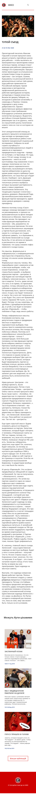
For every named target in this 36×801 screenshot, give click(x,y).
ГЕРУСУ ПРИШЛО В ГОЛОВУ (17, 734)
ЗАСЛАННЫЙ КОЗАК (13, 651)
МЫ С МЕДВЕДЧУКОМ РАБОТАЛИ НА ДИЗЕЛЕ (14, 692)
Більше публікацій (18, 758)
